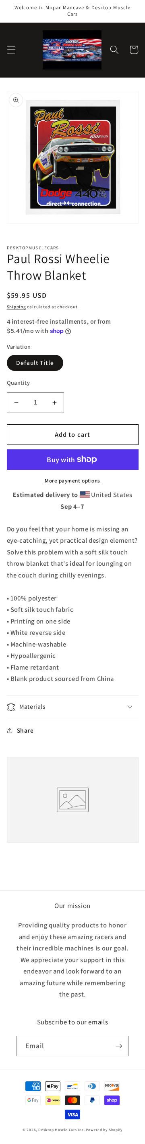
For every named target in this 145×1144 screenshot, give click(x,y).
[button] (11, 49)
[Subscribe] (118, 1046)
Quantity (18, 382)
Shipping (16, 307)
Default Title (35, 362)
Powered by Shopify (104, 1129)
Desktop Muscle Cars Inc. (61, 1129)
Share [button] (25, 730)
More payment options (72, 480)
